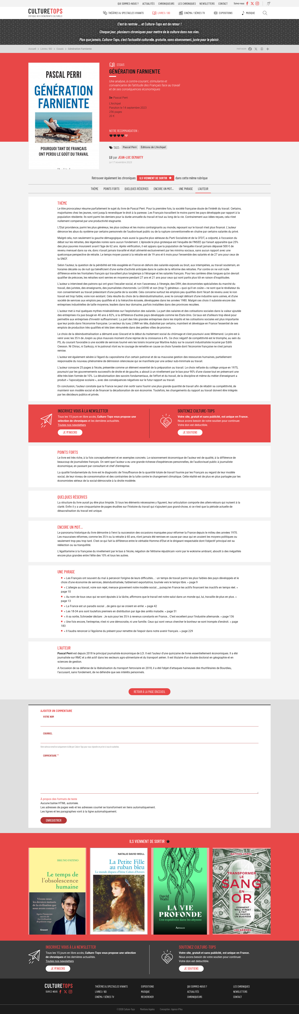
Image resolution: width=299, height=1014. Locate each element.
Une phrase (186, 189)
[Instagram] (70, 991)
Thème (94, 189)
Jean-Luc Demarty (130, 157)
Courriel (47, 733)
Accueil (32, 48)
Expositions (225, 13)
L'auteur (203, 189)
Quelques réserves (136, 189)
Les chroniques (187, 3)
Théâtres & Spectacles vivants (126, 13)
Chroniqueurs (166, 3)
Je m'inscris (70, 432)
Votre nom (48, 716)
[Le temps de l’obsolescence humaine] (57, 891)
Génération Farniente (80, 48)
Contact (223, 3)
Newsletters (207, 3)
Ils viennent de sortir (153, 178)
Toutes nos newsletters (72, 425)
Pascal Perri (130, 147)
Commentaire (50, 755)
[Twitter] (65, 991)
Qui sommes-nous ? (128, 3)
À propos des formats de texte (58, 799)
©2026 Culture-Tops (126, 1009)
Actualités (148, 3)
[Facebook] (60, 991)
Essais (60, 48)
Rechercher (265, 13)
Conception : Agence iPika (171, 1009)
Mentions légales (147, 1009)
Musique (250, 13)
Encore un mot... (164, 189)
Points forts (111, 189)
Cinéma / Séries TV (194, 13)
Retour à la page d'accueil (149, 692)
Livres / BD (164, 13)
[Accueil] (45, 13)
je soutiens (190, 432)
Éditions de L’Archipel (153, 147)
